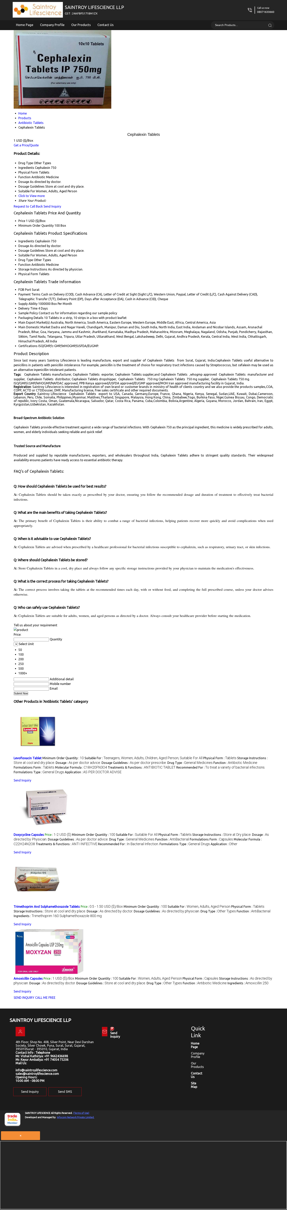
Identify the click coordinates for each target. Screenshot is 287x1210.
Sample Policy (28, 313)
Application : (93, 772)
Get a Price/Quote (26, 145)
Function (24, 264)
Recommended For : (220, 767)
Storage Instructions (32, 269)
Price (21, 221)
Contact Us (105, 25)
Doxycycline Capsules (29, 834)
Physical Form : (219, 758)
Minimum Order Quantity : (63, 758)
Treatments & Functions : (142, 767)
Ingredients (26, 241)
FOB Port (24, 289)
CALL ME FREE (45, 997)
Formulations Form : (34, 767)
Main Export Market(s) (34, 322)
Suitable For (26, 255)
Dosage (23, 246)
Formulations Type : (39, 772)
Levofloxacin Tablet (28, 758)
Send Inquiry (52, 206)
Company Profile (52, 25)
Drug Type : (190, 762)
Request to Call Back (28, 206)
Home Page (24, 25)
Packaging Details (30, 318)
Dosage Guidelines (31, 250)
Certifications (27, 346)
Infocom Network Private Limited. (75, 1117)
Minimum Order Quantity (36, 225)
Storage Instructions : (221, 834)
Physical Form (28, 274)
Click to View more (31, 196)
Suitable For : (143, 758)
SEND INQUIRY (24, 997)
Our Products (81, 25)
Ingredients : (58, 916)
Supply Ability (27, 303)
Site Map (194, 1084)
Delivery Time (27, 308)
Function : (235, 762)
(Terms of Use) (81, 1113)
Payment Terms (29, 294)
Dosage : (78, 762)
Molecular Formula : (81, 767)
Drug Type (25, 260)
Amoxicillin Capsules (28, 978)
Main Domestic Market (34, 327)
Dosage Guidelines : (134, 762)
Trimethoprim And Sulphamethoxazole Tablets (47, 906)
